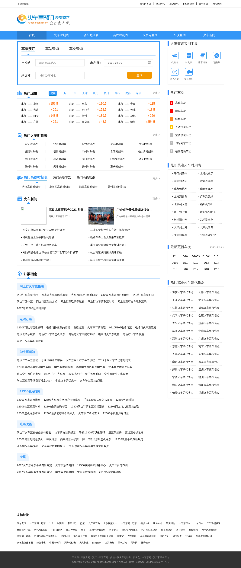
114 (51, 523)
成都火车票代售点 (209, 307)
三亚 (74, 93)
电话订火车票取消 (133, 334)
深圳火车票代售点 (182, 338)
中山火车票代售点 (209, 330)
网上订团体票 (25, 301)
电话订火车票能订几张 (82, 334)
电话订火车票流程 (145, 327)
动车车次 (178, 110)
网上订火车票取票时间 (101, 301)
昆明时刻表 (59, 159)
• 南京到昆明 (205, 188)
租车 (83, 529)
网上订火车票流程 (27, 294)
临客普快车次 (181, 151)
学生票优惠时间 (64, 472)
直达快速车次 (181, 127)
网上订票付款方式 (46, 301)
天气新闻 (217, 3)
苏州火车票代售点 (209, 354)
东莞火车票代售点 (182, 346)
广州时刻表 (88, 151)
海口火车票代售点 (182, 384)
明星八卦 (157, 523)
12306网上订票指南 (28, 399)
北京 (52, 93)
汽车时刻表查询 (149, 529)
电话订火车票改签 (108, 334)
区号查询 (180, 529)
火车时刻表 (61, 35)
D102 (175, 262)
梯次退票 (51, 439)
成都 (127, 93)
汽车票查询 (94, 523)
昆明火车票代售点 (182, 315)
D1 (175, 256)
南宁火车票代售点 (209, 346)
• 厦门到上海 (179, 211)
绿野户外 (164, 536)
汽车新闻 (132, 536)
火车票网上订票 (38, 523)
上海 (63, 93)
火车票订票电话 (96, 327)
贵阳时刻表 (117, 151)
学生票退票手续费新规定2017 (34, 380)
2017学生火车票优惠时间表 (114, 360)
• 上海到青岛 (179, 196)
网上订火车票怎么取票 (54, 294)
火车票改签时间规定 (53, 446)
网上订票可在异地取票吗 (131, 301)
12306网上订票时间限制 (115, 294)
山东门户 (198, 523)
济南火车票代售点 (209, 323)
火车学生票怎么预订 (92, 380)
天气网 (134, 542)
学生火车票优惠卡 (65, 380)
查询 (140, 75)
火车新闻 (209, 35)
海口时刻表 (31, 159)
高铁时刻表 (120, 35)
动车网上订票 (24, 536)
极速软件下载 (24, 529)
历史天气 (173, 3)
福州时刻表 (59, 151)
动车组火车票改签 (27, 446)
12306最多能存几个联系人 (59, 413)
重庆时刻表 (117, 166)
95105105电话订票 (120, 327)
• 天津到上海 (179, 227)
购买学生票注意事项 (29, 373)
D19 (216, 269)
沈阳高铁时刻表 (88, 186)
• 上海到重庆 (205, 173)
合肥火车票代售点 (209, 315)
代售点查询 (150, 35)
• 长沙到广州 (179, 219)
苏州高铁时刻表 (117, 186)
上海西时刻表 (117, 159)
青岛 (117, 93)
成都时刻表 (117, 143)
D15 (174, 269)
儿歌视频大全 (110, 523)
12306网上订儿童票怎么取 (123, 406)
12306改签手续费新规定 (128, 439)
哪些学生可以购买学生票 (90, 367)
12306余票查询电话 (55, 406)
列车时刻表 (70, 542)
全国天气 (160, 3)
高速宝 (120, 536)
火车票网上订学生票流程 (80, 360)
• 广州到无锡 (205, 196)
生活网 (60, 523)
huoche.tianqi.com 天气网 (110, 562)
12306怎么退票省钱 (28, 413)
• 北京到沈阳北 (207, 235)
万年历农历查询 (209, 529)
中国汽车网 (55, 542)
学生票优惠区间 (63, 367)
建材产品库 (71, 529)
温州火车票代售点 (209, 369)
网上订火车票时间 (143, 294)
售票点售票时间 (204, 536)
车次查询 (180, 35)
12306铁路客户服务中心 (91, 465)
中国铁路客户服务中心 (45, 536)
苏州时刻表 (31, 166)
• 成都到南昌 (205, 181)
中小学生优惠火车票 (120, 367)
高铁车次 (178, 102)
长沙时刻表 (88, 143)
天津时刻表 (59, 166)
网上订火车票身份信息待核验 (34, 432)
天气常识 (203, 3)
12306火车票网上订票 (102, 536)
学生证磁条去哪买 (52, 360)
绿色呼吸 (41, 542)
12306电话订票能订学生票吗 (34, 367)
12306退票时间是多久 (30, 439)
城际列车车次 (181, 143)
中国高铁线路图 (86, 472)
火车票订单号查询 (88, 413)
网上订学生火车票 (54, 373)
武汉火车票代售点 (209, 384)
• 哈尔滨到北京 (207, 211)
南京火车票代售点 (182, 361)
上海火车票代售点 (182, 300)
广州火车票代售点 (209, 338)
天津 (85, 93)
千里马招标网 (213, 523)
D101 (217, 256)
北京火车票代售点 (209, 300)
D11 (185, 262)
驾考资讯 (21, 523)
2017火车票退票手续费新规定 (34, 465)
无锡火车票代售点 (182, 354)
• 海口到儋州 (179, 173)
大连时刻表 (145, 143)
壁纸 (82, 523)
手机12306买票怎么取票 (98, 399)
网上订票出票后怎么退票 (96, 439)
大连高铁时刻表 (31, 186)
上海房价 (109, 542)
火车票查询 (184, 523)
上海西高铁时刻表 (59, 186)
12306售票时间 (125, 399)
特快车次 (178, 118)
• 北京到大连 (179, 204)
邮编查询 (193, 529)
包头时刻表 (31, 143)
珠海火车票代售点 (182, 330)
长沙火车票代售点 (182, 392)
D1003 (196, 256)
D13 (206, 262)
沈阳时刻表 (145, 159)
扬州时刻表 (88, 166)
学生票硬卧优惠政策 (116, 373)
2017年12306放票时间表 (31, 308)
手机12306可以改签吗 (92, 432)
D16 (185, 269)
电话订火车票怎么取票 (52, 334)
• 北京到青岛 (205, 227)
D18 (206, 269)
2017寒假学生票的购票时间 (85, 373)
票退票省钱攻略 (134, 432)
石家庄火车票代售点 (210, 361)
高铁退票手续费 (69, 439)
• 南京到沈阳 (179, 181)
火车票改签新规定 (65, 432)
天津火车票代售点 (209, 292)
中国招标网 (56, 529)
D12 (195, 262)
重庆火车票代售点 (182, 292)
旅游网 (188, 536)
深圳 (138, 93)
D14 (216, 262)
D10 (185, 256)
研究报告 (170, 523)
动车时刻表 (90, 35)
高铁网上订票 (80, 536)
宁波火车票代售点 (182, 377)
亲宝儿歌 (71, 523)
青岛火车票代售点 (182, 323)
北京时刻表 (59, 143)
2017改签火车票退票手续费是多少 (89, 446)
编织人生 (144, 523)
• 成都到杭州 (179, 188)
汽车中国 (113, 529)
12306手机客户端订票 (116, 413)
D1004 (206, 256)
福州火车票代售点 (209, 392)
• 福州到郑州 (205, 204)
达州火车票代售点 (182, 307)
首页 (32, 35)
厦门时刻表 (88, 159)
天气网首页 (145, 3)
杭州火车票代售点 (209, 377)
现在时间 (65, 536)
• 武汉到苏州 (205, 219)
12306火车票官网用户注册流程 (62, 399)
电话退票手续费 (26, 334)
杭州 (106, 93)
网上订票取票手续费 (72, 301)
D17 (195, 269)
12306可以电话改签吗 (30, 327)
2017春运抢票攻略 (110, 472)
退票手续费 (115, 432)
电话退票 (78, 327)
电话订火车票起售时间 (30, 341)
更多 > (156, 92)
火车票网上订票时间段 (84, 294)
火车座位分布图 (118, 465)
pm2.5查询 (188, 3)
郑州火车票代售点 (182, 369)
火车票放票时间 (64, 465)
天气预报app (40, 529)
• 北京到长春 (179, 235)
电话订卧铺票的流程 (58, 327)
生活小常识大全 (97, 529)
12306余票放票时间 (28, 406)
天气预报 (83, 542)
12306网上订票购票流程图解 (87, 406)
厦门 (95, 93)
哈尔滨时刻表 (145, 151)
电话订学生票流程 (27, 360)
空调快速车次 (181, 135)
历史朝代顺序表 (130, 529)
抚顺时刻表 (31, 151)
